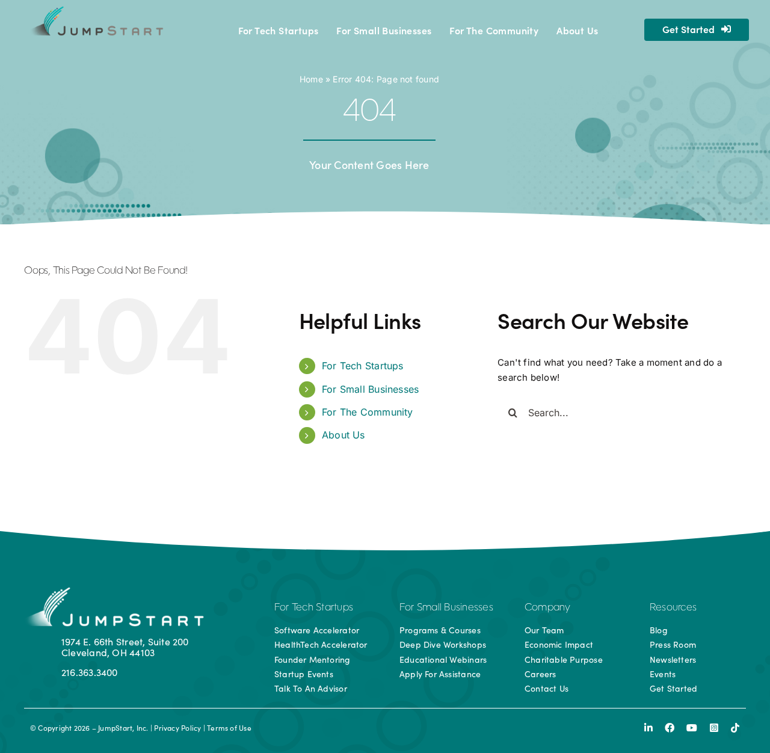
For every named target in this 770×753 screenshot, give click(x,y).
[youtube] (691, 728)
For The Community (367, 412)
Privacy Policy (177, 728)
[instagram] (714, 728)
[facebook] (669, 728)
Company (548, 608)
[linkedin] (648, 728)
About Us (343, 435)
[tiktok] (735, 728)
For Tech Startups (363, 366)
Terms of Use (229, 728)
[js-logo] (95, 10)
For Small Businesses (370, 389)
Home (311, 79)
